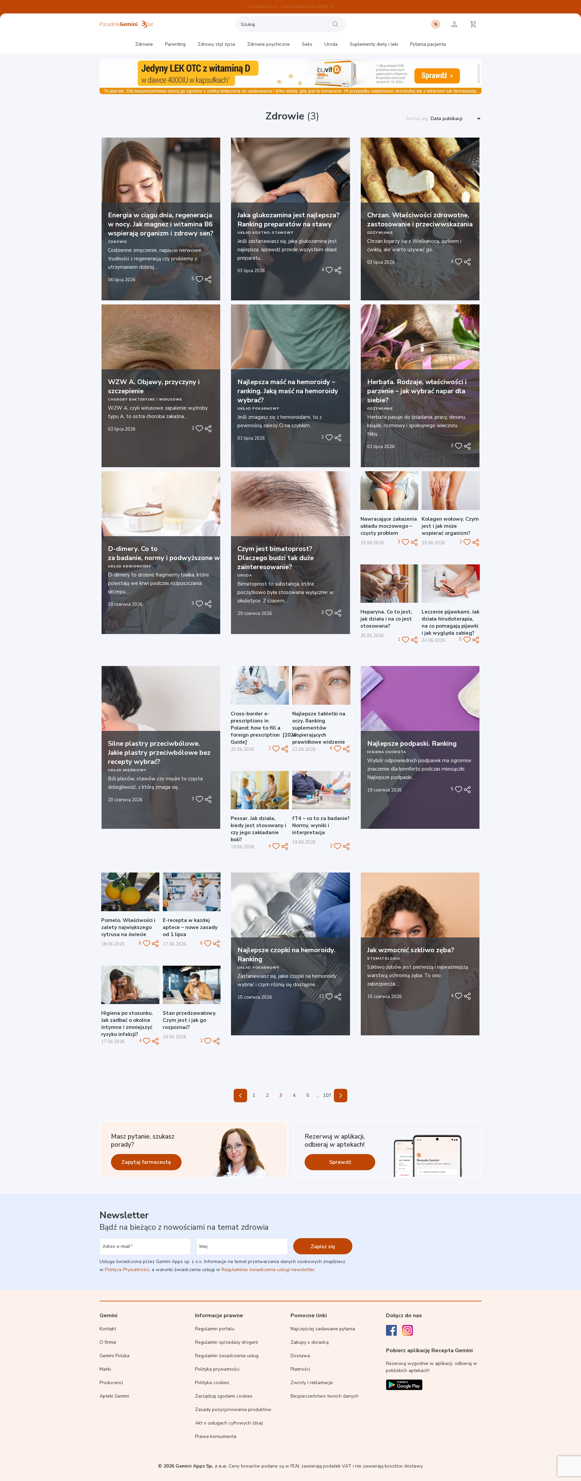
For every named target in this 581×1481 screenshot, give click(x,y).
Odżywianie (380, 232)
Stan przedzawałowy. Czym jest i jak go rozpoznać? (190, 1020)
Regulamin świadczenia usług (227, 1356)
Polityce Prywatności (127, 1269)
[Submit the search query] (336, 24)
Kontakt (108, 1329)
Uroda (331, 44)
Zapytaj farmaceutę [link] (146, 1162)
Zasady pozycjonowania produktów (233, 1409)
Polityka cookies (212, 1382)
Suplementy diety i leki (374, 44)
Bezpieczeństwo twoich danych (324, 1396)
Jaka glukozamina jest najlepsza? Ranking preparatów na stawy (288, 220)
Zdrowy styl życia (216, 44)
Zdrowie (144, 44)
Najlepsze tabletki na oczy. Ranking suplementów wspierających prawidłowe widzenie (318, 727)
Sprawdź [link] (340, 1162)
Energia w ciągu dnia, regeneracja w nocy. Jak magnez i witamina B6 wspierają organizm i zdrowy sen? (161, 224)
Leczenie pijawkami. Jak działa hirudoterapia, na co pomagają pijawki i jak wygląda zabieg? (450, 622)
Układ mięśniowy (127, 770)
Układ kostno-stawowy (265, 232)
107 (327, 1095)
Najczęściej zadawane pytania (322, 1329)
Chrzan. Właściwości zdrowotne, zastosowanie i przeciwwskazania (420, 220)
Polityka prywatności (217, 1369)
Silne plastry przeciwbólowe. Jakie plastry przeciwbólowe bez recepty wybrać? (159, 752)
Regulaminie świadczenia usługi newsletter (268, 1269)
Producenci (111, 1382)
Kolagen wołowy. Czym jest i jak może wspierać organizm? (450, 526)
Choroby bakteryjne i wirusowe (145, 399)
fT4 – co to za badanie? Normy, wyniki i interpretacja (321, 825)
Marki (105, 1369)
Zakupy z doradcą (309, 1342)
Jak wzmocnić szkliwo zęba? (410, 950)
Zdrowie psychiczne (268, 44)
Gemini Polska (114, 1356)
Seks (307, 44)
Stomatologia (383, 958)
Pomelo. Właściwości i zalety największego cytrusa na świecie (128, 927)
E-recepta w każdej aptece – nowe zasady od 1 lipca (190, 927)
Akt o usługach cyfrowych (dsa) (229, 1423)
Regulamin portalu (214, 1329)
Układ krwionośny (129, 566)
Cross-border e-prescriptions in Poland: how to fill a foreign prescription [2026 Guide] (264, 727)
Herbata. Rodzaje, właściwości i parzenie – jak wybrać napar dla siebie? (417, 391)
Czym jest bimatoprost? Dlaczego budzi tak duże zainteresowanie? (275, 557)
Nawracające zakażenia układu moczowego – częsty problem (388, 526)
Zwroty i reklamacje (311, 1382)
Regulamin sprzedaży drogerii (226, 1342)
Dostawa (300, 1356)
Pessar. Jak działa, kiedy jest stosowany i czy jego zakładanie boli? (258, 829)
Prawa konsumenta (215, 1436)
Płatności (300, 1369)
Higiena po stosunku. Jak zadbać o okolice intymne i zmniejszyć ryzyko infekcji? (127, 1024)
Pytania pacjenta (428, 44)
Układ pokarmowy (258, 408)
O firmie (108, 1342)
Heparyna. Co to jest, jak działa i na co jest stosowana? (386, 618)
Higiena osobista (386, 752)
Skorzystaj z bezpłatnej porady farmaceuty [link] (290, 6)
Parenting (175, 44)
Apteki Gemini (114, 1396)
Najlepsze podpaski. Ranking (412, 743)
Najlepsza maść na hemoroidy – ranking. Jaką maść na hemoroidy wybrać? (287, 391)
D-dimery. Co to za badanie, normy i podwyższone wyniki (172, 553)
